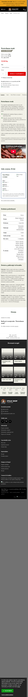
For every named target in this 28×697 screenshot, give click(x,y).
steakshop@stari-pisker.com (9, 613)
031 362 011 (5, 611)
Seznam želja (4, 646)
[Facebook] (2, 621)
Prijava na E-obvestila (5, 633)
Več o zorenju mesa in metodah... (8, 200)
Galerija (2, 94)
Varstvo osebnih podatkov (7, 694)
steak (19, 337)
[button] (24, 9)
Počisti (2, 69)
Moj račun (3, 642)
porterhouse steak (13, 337)
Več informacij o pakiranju (6, 272)
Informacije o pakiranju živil (7, 631)
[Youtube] (10, 621)
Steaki (11, 13)
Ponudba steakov (4, 655)
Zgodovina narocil (5, 644)
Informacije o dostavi (5, 629)
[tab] (2, 94)
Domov (2, 13)
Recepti (2, 653)
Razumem (8, 690)
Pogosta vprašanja (5, 627)
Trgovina (6, 13)
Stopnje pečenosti (5, 668)
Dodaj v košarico (17, 74)
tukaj (18, 686)
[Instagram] (6, 621)
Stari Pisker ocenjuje (15, 94)
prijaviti (16, 326)
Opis (7, 94)
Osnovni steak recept (5, 666)
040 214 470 (5, 609)
